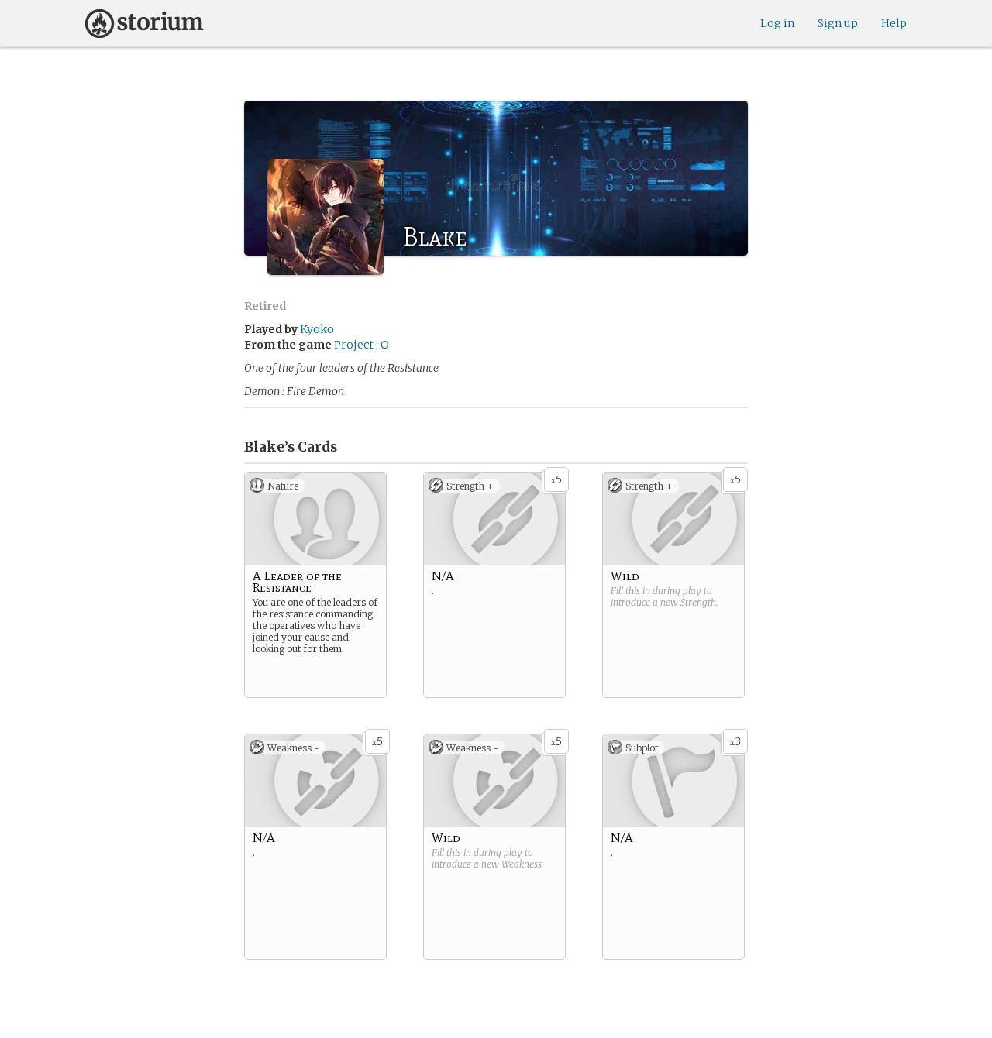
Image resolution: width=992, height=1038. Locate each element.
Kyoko (317, 329)
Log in (777, 23)
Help (894, 23)
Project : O (361, 345)
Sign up (838, 23)
